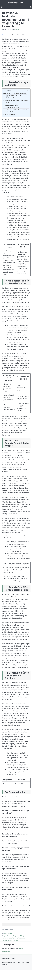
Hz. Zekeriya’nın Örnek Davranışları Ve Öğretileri (16, 111)
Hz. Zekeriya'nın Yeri (13, 938)
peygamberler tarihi (13, 940)
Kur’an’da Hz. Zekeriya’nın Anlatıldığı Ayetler (16, 101)
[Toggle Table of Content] (27, 90)
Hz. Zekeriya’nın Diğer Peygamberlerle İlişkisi (12, 106)
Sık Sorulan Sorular (10, 114)
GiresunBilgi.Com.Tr (16, 2)
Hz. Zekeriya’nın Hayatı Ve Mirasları (15, 93)
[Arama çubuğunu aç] (30, 7)
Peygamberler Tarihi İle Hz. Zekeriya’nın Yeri (13, 97)
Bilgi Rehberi (8, 933)
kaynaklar (22, 938)
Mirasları (4, 940)
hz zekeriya (13, 936)
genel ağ (6, 936)
